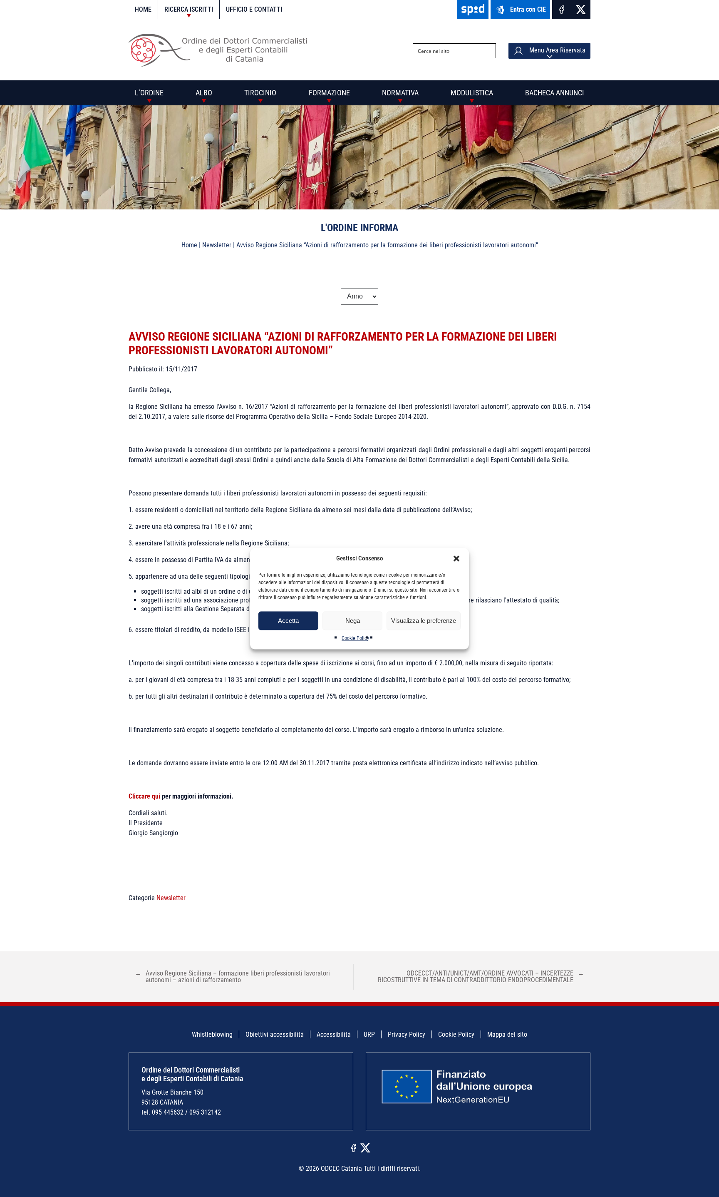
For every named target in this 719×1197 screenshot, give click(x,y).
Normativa (400, 92)
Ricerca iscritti (188, 9)
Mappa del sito (507, 1034)
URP (369, 1034)
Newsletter (216, 245)
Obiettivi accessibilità (274, 1034)
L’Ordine (149, 92)
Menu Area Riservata (556, 50)
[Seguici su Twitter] (580, 9)
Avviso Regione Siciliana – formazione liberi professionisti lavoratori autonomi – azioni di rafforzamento (232, 976)
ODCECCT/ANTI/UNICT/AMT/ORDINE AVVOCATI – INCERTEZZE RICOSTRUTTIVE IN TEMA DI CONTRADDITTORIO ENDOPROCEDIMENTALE (481, 976)
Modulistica (472, 92)
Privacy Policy (406, 1034)
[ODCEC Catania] (221, 64)
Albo (204, 92)
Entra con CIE (528, 9)
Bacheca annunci (554, 92)
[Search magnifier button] (488, 51)
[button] (456, 558)
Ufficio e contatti (254, 9)
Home (143, 9)
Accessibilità (334, 1034)
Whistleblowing (212, 1034)
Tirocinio (260, 92)
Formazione (329, 92)
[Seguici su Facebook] (561, 9)
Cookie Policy (355, 638)
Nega (352, 620)
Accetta (288, 620)
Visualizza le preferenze (423, 620)
